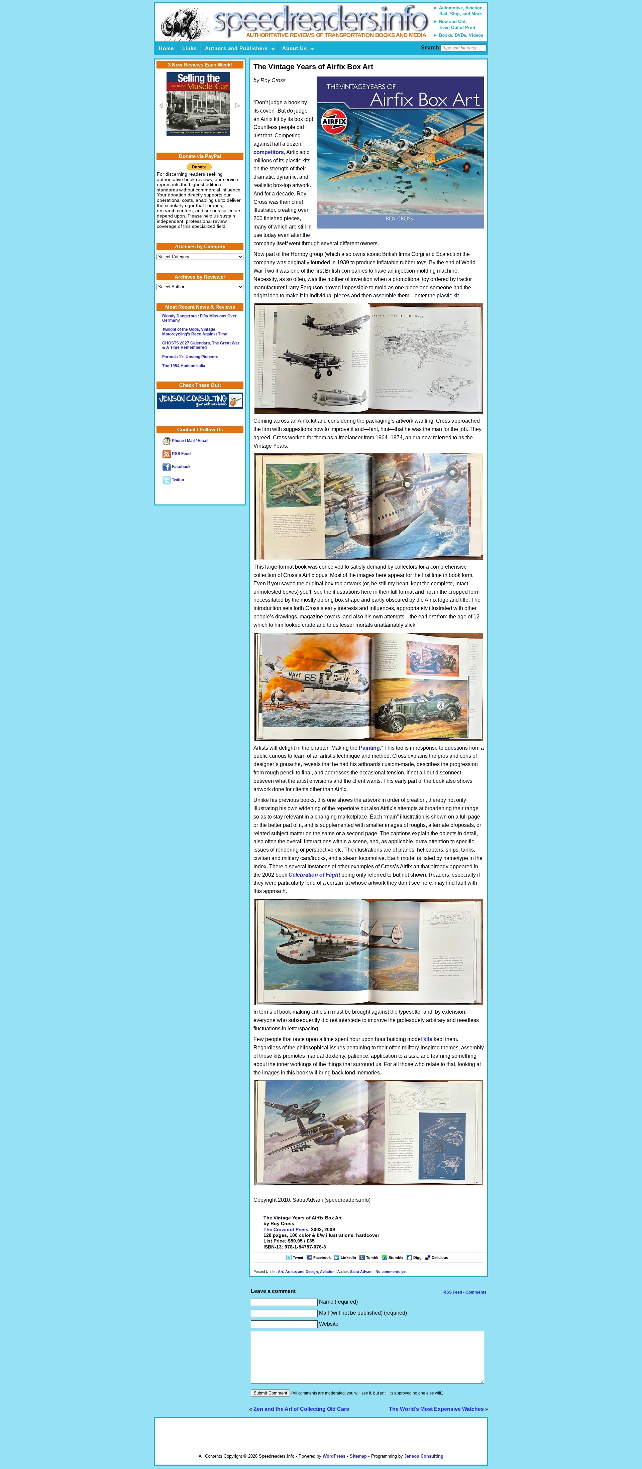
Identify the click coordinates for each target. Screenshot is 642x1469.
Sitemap (358, 1456)
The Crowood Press (285, 1229)
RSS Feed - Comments (464, 1292)
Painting (369, 748)
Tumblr (372, 1258)
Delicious (440, 1258)
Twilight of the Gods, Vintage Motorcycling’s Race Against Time (194, 331)
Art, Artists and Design (298, 1272)
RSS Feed (181, 454)
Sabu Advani (361, 1272)
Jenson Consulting (423, 1456)
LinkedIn (348, 1258)
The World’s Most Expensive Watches (436, 1409)
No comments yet (391, 1272)
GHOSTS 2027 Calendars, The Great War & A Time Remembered (200, 345)
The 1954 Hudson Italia (183, 366)
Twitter (178, 480)
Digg (417, 1258)
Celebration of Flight (314, 875)
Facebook (322, 1258)
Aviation (327, 1272)
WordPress (334, 1456)
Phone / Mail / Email (189, 441)
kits (427, 1039)
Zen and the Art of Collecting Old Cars (301, 1409)
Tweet (298, 1258)
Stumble (396, 1258)
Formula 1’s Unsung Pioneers (190, 357)
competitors (268, 152)
